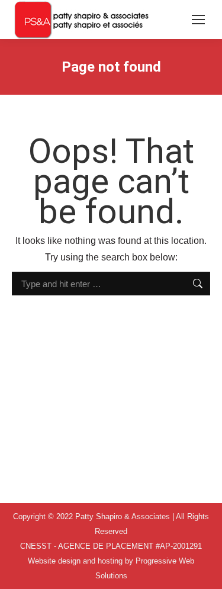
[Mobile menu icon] (198, 19)
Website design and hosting (75, 560)
